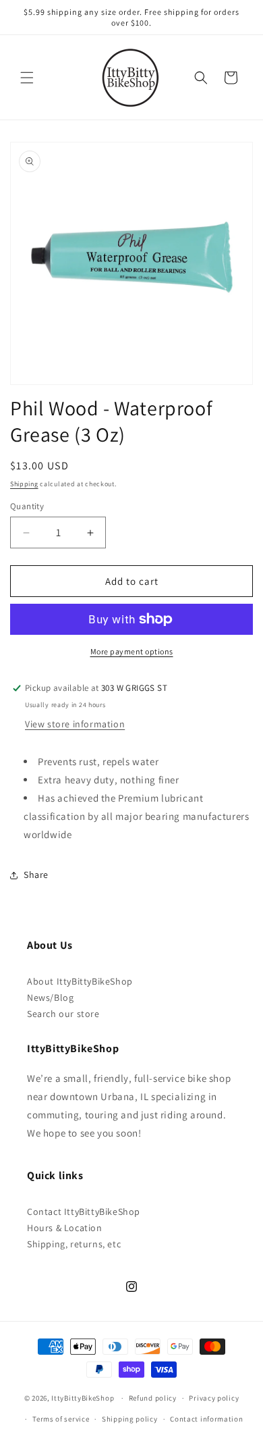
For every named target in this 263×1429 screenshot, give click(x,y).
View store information (75, 724)
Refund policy (153, 1398)
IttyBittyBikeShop (82, 1398)
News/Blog (50, 997)
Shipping (24, 483)
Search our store (63, 1014)
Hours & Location (65, 1228)
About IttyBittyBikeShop (80, 981)
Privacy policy (214, 1398)
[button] (27, 78)
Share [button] (36, 874)
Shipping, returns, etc (74, 1244)
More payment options (131, 651)
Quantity (27, 506)
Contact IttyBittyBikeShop (83, 1211)
